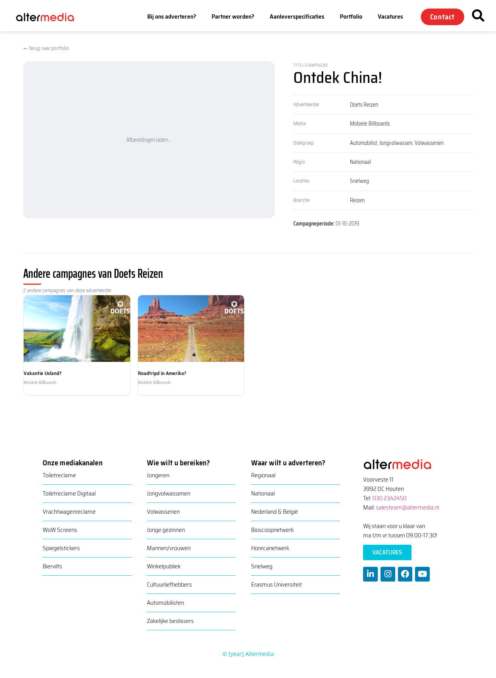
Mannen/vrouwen (169, 548)
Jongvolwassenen (168, 493)
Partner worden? (233, 16)
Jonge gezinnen (166, 530)
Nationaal (360, 162)
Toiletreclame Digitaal (69, 493)
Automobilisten (165, 602)
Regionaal (263, 475)
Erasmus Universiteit (276, 584)
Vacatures (390, 16)
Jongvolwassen (395, 143)
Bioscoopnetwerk (272, 530)
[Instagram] (388, 574)
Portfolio (351, 16)
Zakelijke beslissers (170, 621)
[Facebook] (405, 574)
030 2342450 (389, 498)
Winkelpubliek (164, 566)
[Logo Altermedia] (50, 16)
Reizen (357, 200)
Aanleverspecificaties (297, 16)
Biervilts (52, 566)
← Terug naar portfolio (46, 48)
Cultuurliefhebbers (169, 584)
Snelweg (359, 181)
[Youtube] (422, 574)
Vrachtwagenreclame (69, 511)
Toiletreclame (59, 475)
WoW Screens (60, 530)
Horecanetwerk (270, 548)
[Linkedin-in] (370, 574)
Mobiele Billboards (370, 123)
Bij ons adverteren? (171, 16)
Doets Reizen (364, 104)
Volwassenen (429, 143)
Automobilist (363, 143)
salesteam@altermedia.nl (407, 507)
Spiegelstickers (61, 548)
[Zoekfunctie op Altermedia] (478, 15)
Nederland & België (274, 511)
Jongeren (158, 475)
